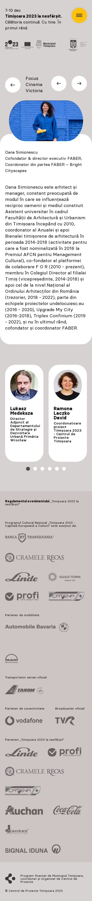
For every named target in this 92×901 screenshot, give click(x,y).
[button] (79, 15)
